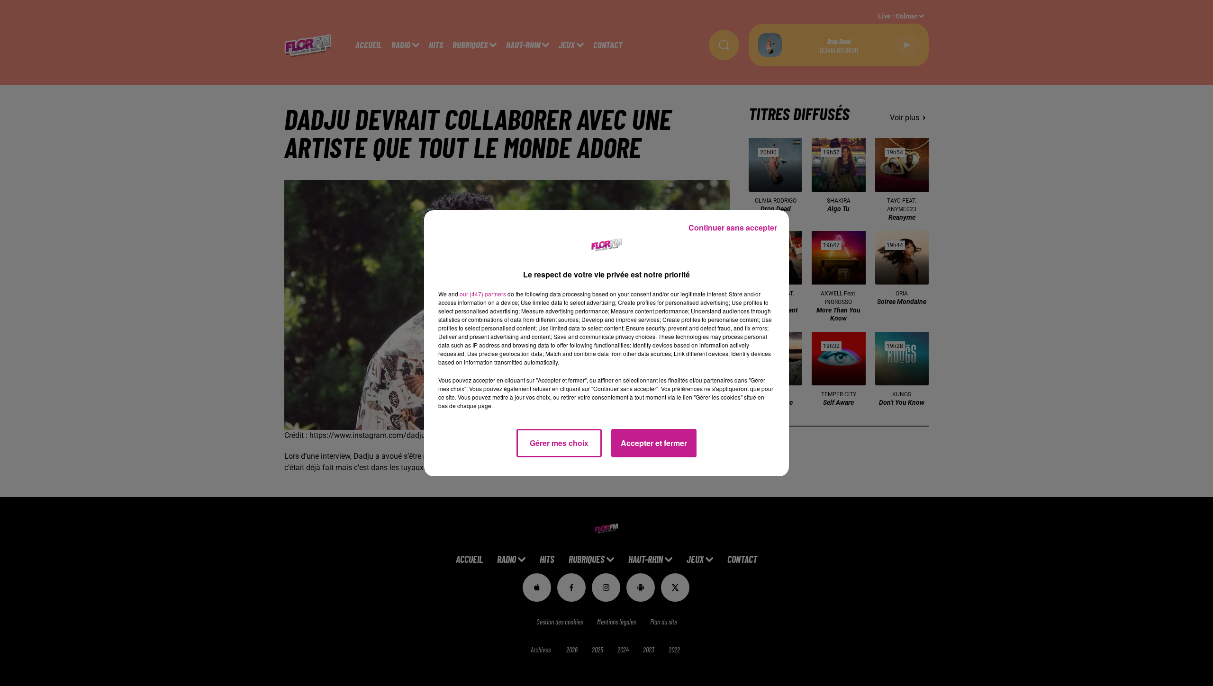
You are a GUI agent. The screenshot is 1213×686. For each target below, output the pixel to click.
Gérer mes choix (559, 442)
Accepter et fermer (654, 442)
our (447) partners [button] (483, 294)
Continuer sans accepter (732, 227)
